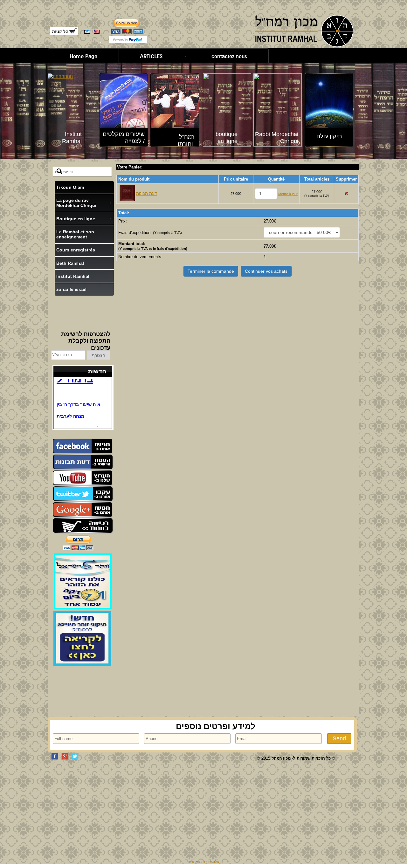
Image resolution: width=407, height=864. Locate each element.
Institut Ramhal (72, 276)
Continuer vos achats (266, 271)
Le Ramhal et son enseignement (75, 234)
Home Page (83, 56)
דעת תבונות (146, 193)
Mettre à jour (288, 194)
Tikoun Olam (70, 187)
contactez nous (229, 56)
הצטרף (98, 355)
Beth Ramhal (70, 263)
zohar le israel (71, 289)
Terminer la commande (211, 271)
